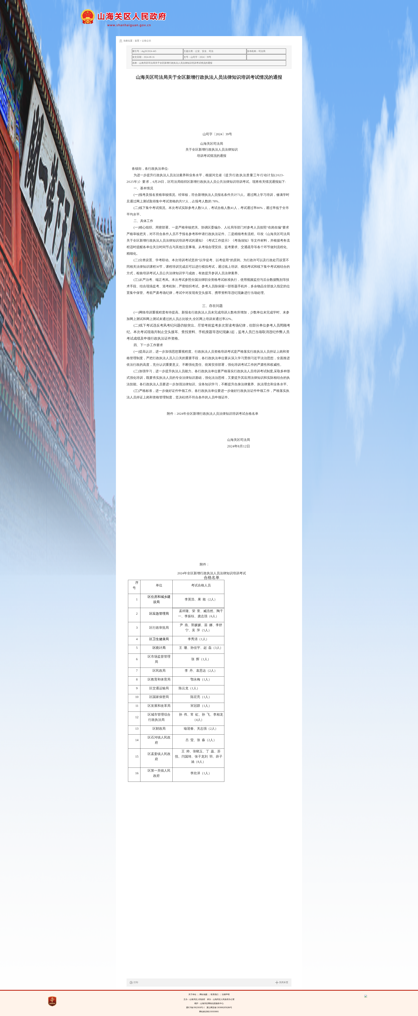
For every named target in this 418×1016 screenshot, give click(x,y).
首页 (137, 41)
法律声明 (226, 994)
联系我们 (214, 994)
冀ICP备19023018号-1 (195, 1007)
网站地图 (203, 994)
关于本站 (192, 994)
